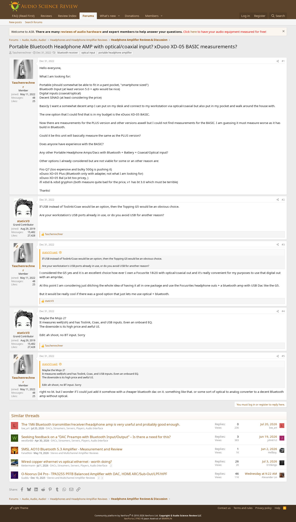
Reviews (46, 16)
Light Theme (20, 508)
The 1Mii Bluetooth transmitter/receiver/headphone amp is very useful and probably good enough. (100, 424)
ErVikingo (272, 465)
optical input (88, 52)
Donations (132, 16)
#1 (283, 61)
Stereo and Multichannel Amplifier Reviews (74, 453)
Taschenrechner (21, 52)
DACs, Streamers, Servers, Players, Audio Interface (74, 428)
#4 (283, 311)
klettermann (28, 465)
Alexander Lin (269, 477)
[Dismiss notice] (283, 32)
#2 (283, 199)
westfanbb (27, 440)
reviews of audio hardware (81, 32)
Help (277, 508)
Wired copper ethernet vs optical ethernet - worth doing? (66, 461)
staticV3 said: (50, 252)
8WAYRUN (167, 518)
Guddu (25, 478)
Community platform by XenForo (126, 515)
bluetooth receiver (67, 52)
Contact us (224, 508)
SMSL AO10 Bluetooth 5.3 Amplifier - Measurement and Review (71, 449)
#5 (283, 356)
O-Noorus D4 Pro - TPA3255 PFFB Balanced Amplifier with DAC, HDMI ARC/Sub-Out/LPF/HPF (94, 473)
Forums (88, 16)
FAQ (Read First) (23, 16)
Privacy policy (263, 508)
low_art (25, 428)
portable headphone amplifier (115, 52)
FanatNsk (26, 453)
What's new (108, 16)
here (194, 32)
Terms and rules (243, 508)
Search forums (33, 22)
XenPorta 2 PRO (132, 518)
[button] (119, 15)
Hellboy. (272, 452)
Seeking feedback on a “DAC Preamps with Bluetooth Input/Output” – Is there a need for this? (96, 436)
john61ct (272, 440)
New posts (15, 22)
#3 (283, 244)
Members (151, 16)
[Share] (277, 61)
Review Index (67, 16)
